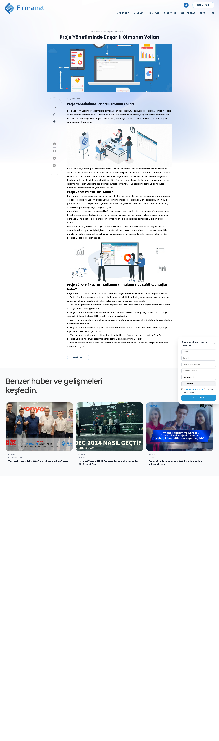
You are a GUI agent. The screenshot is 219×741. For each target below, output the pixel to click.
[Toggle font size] (54, 107)
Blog (203, 13)
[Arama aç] (186, 5)
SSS (212, 13)
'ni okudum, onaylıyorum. (199, 390)
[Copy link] (54, 114)
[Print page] (54, 121)
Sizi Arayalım (199, 398)
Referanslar (188, 13)
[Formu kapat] (214, 344)
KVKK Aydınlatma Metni (194, 389)
